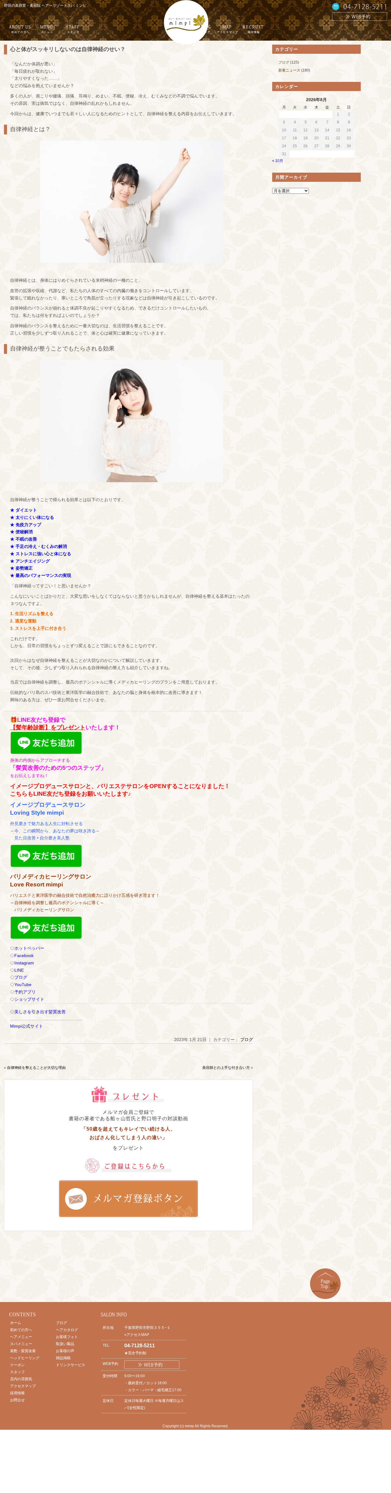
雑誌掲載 (63, 1358)
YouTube (22, 984)
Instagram (24, 962)
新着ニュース (289, 70)
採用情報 (17, 1393)
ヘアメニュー (21, 1337)
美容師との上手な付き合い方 (226, 1068)
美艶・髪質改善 (23, 1351)
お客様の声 (65, 1351)
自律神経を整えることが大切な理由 (36, 1068)
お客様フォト (67, 1337)
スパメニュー (21, 1344)
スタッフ (17, 1372)
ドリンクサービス (70, 1365)
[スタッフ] (72, 31)
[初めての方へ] (20, 31)
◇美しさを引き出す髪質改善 (38, 1011)
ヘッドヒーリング (24, 1358)
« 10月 (277, 161)
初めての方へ (21, 1330)
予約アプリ (25, 991)
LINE (19, 970)
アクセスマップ (23, 1386)
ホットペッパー (29, 948)
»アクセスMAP (136, 1335)
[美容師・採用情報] (253, 31)
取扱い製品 (65, 1344)
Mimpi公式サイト (26, 1026)
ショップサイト (29, 999)
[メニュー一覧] (46, 31)
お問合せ (17, 1400)
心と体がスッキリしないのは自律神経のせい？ (68, 49)
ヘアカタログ (67, 1330)
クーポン (17, 1365)
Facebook (24, 955)
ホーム (15, 1323)
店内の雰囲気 (21, 1379)
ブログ (20, 977)
